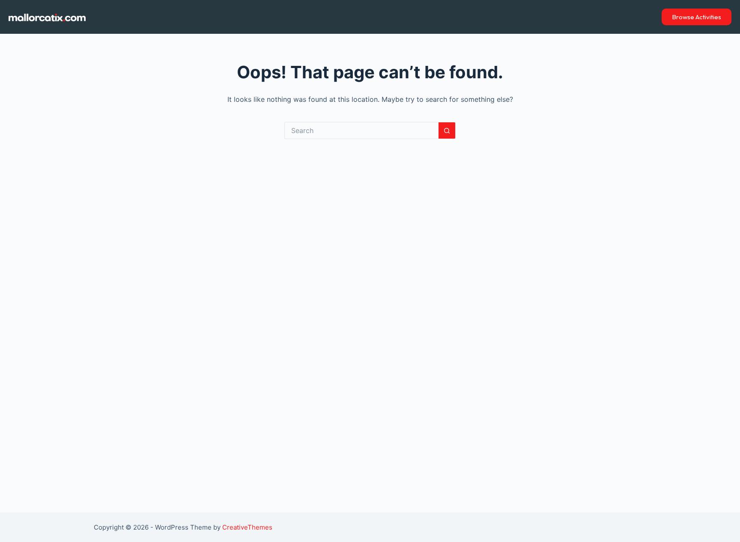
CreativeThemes (247, 527)
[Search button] (447, 130)
